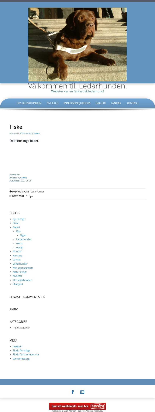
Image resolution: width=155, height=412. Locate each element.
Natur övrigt (20, 272)
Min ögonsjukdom (77, 103)
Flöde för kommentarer (26, 354)
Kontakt (132, 103)
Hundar (17, 251)
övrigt (19, 247)
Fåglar (23, 235)
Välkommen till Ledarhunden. (77, 86)
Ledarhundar (28, 191)
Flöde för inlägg (21, 350)
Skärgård (18, 284)
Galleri (100, 103)
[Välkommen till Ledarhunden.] (77, 44)
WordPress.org (21, 358)
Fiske (16, 223)
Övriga (22, 196)
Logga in (17, 346)
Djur (18, 231)
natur (19, 243)
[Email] (82, 391)
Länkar (116, 103)
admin (37, 133)
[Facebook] (73, 391)
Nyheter (52, 103)
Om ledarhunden (29, 103)
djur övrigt (19, 219)
